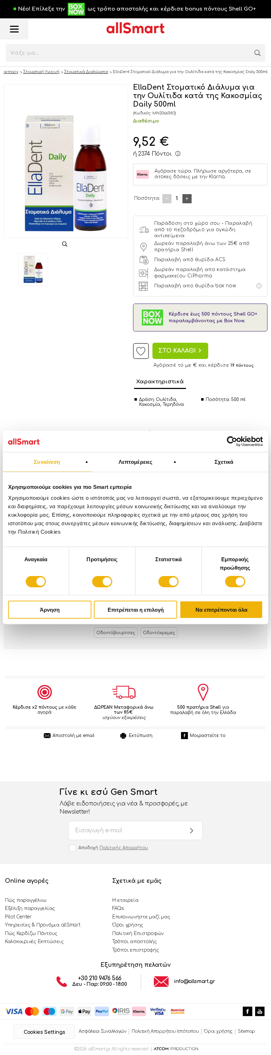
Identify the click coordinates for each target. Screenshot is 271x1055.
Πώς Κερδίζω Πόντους (31, 933)
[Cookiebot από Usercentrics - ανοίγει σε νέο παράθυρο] (232, 441)
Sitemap (246, 1031)
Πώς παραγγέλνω (25, 900)
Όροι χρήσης (127, 925)
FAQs (118, 908)
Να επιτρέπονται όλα (221, 610)
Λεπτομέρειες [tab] (135, 461)
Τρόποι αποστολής (134, 941)
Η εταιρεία (125, 900)
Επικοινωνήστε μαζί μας (141, 917)
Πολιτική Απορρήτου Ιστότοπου (165, 1031)
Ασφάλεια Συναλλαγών (102, 1031)
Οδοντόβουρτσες (115, 632)
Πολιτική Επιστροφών (138, 933)
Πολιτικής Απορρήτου (124, 847)
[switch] (102, 581)
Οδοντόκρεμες (159, 632)
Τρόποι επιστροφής (135, 950)
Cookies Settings (44, 1032)
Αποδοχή (113, 847)
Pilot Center (18, 917)
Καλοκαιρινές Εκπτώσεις (34, 941)
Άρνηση (50, 610)
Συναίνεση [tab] (47, 461)
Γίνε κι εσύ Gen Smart (124, 801)
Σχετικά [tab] (224, 461)
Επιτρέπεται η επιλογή (136, 610)
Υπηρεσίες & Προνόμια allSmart (42, 925)
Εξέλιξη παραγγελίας (30, 908)
